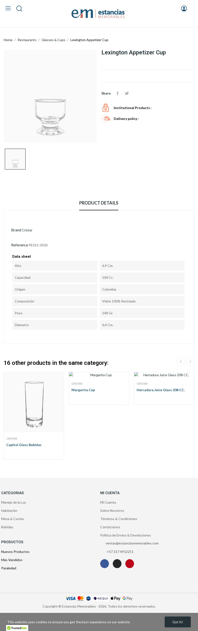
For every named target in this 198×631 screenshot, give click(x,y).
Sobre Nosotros (112, 510)
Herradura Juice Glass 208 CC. (161, 390)
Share (117, 93)
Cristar (27, 230)
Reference (19, 244)
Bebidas (7, 527)
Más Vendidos (11, 560)
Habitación (9, 510)
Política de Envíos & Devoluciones (125, 535)
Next (190, 362)
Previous (181, 362)
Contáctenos (110, 527)
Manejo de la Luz (13, 502)
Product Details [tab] (98, 202)
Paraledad (8, 568)
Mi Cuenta (108, 502)
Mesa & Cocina (12, 519)
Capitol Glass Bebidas (24, 445)
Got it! (177, 622)
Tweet (126, 93)
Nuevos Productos (15, 552)
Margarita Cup (83, 390)
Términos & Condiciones (118, 519)
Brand (16, 229)
